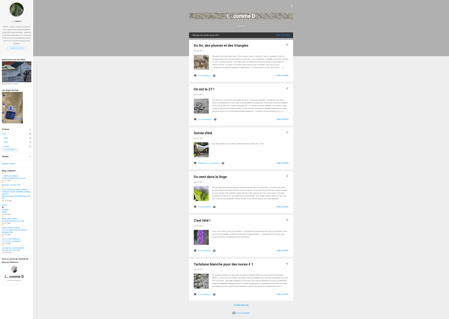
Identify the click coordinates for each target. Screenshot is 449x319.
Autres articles (241, 305)
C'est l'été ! (202, 220)
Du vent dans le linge (210, 177)
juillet (6, 138)
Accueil (241, 26)
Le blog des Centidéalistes (13, 248)
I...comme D (241, 16)
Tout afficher (283, 35)
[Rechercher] (291, 6)
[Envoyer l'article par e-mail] (214, 76)
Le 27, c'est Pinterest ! (11, 239)
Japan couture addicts (11, 228)
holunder (5, 210)
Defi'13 (5, 205)
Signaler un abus (8, 164)
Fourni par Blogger (242, 313)
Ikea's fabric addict (9, 219)
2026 (4, 134)
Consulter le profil (16, 48)
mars (6, 142)
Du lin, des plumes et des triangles (221, 45)
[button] (287, 45)
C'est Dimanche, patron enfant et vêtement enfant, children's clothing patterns (16, 191)
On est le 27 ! (204, 89)
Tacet (4, 212)
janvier (6, 146)
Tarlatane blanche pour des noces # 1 (223, 264)
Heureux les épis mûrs (11, 250)
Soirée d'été (203, 133)
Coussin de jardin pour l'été (13, 221)
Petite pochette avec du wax (13, 178)
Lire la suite (282, 75)
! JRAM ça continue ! (10, 176)
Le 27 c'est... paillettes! (11, 241)
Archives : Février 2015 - (12, 185)
